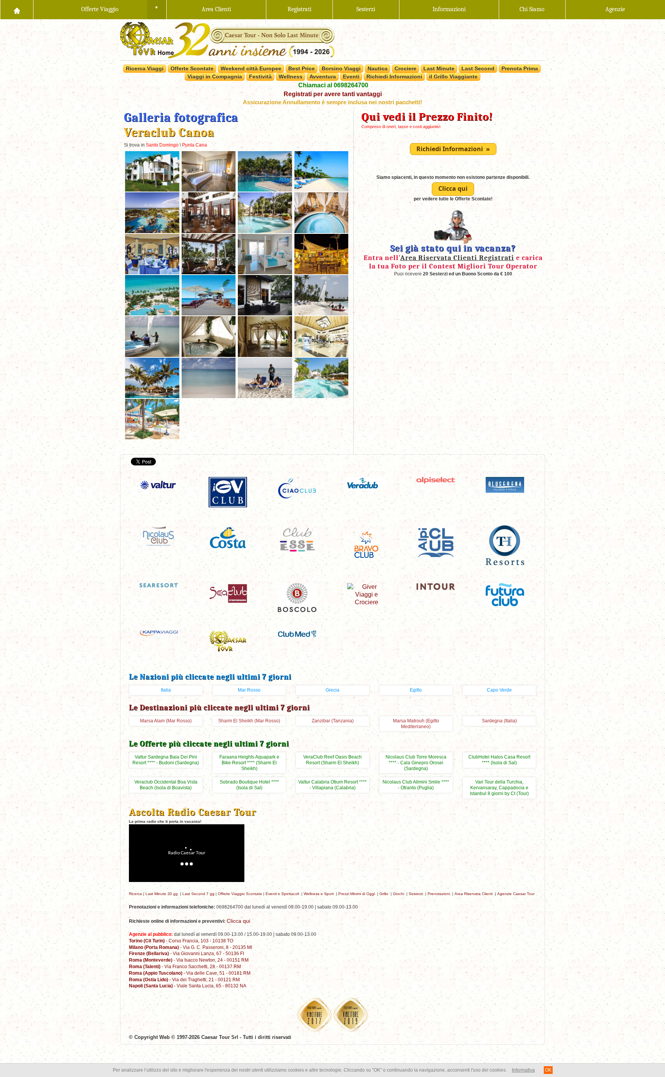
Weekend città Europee (251, 68)
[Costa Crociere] (228, 537)
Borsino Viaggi (341, 68)
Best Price (301, 68)
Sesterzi (365, 9)
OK (548, 1070)
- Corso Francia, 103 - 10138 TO (181, 940)
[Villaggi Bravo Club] (366, 544)
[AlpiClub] (435, 541)
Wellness (290, 76)
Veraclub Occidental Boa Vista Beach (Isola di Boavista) (165, 784)
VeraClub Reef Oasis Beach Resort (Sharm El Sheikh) (332, 759)
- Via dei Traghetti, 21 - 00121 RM (184, 979)
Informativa (523, 1070)
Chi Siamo (532, 9)
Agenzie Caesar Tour (516, 894)
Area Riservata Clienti (473, 894)
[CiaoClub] (297, 488)
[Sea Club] (228, 593)
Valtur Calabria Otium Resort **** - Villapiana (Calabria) (332, 784)
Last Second (478, 68)
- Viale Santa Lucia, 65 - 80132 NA (187, 985)
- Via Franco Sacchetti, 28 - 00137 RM (185, 966)
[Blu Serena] (505, 484)
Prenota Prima (519, 68)
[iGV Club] (228, 491)
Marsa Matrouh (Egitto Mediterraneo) (416, 723)
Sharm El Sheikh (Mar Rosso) (249, 721)
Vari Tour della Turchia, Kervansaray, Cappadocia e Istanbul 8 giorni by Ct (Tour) (499, 787)
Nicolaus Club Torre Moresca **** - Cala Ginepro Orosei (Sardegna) (416, 762)
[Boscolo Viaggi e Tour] (297, 597)
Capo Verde (499, 690)
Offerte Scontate (192, 68)
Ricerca (135, 894)
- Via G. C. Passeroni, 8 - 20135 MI (190, 947)
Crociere (405, 68)
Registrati (299, 9)
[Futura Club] (505, 594)
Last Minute (438, 68)
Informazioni (449, 9)
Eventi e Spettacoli (282, 894)
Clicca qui (453, 188)
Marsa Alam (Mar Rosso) (166, 721)
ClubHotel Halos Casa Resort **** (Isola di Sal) (499, 759)
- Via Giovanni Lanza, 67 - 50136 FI (186, 953)
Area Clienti (216, 9)
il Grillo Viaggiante (453, 76)
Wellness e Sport (319, 894)
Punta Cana (194, 145)
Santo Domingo (162, 145)
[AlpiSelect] (435, 480)
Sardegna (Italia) (499, 721)
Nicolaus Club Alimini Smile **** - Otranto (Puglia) (416, 784)
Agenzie (615, 9)
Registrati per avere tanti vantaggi (333, 94)
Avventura (322, 76)
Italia (166, 690)
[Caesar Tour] (228, 640)
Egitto (416, 690)
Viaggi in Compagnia (214, 76)
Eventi (351, 76)
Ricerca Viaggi (145, 68)
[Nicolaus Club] (158, 535)
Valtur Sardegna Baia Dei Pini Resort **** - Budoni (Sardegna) (165, 759)
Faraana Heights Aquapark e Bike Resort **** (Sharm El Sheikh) (249, 762)
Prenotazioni (439, 894)
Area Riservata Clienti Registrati (457, 258)
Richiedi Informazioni (394, 76)
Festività (260, 76)
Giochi (398, 894)
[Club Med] (297, 633)
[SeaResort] (158, 585)
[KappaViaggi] (159, 632)
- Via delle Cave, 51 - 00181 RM (190, 972)
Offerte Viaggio (100, 9)
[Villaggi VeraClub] (366, 483)
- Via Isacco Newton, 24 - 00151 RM (189, 959)
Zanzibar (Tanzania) (333, 721)
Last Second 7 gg (198, 894)
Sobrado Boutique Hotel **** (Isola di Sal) (249, 784)
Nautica (378, 68)
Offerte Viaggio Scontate (240, 894)
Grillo (383, 894)
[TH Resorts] (505, 545)
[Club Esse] (297, 539)
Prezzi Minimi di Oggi (356, 894)
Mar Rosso (249, 690)
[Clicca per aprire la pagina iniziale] (16, 9)
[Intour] (435, 586)
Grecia (332, 690)
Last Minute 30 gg (161, 894)
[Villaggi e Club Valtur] (158, 485)
